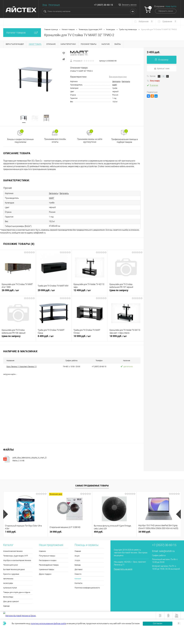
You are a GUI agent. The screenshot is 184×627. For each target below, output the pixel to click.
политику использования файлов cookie (48, 623)
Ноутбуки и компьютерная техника (17, 560)
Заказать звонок (129, 5)
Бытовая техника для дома (14, 569)
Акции (77, 556)
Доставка (78, 569)
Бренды (78, 565)
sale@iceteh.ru (167, 551)
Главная (78, 551)
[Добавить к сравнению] (63, 59)
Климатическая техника (12, 551)
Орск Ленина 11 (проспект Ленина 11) (21, 367)
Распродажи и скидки (47, 560)
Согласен (157, 623)
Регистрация (54, 5)
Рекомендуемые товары (49, 565)
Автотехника (8, 579)
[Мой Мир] (156, 96)
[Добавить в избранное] (63, 53)
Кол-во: (153, 76)
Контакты (78, 583)
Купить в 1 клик (163, 68)
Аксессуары (8, 583)
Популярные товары (47, 556)
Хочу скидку (155, 80)
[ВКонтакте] (148, 96)
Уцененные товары (46, 569)
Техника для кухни (10, 565)
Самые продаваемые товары (92, 485)
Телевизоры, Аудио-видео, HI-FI (15, 556)
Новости (78, 574)
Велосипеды (8, 597)
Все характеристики (118, 77)
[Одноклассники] (152, 96)
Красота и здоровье (11, 574)
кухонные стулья (10, 588)
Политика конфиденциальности (87, 588)
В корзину (163, 59)
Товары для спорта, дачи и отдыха (16, 592)
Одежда (6, 606)
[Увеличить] (35, 79)
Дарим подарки (45, 574)
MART (114, 85)
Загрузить (116, 81)
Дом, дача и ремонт (11, 601)
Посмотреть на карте (123, 569)
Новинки (42, 551)
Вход (45, 5)
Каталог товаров (16, 32)
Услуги (77, 560)
